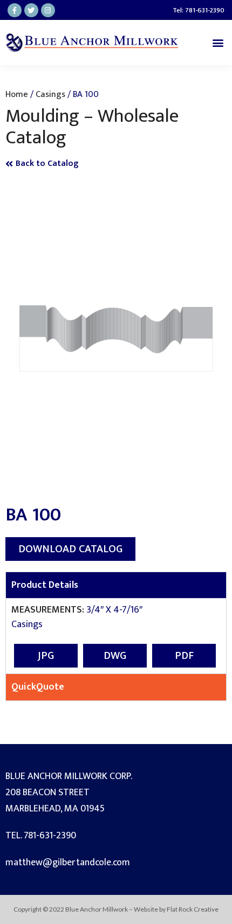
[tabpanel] (116, 635)
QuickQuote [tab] (37, 687)
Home (16, 94)
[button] (218, 42)
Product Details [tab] (44, 585)
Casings (50, 94)
